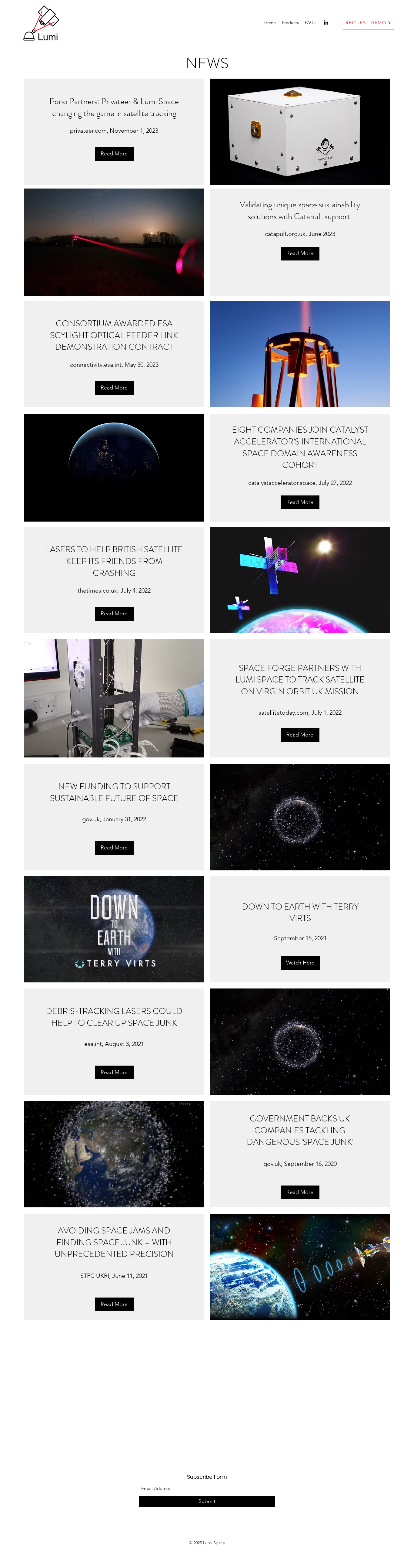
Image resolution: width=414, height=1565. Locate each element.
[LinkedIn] (326, 22)
